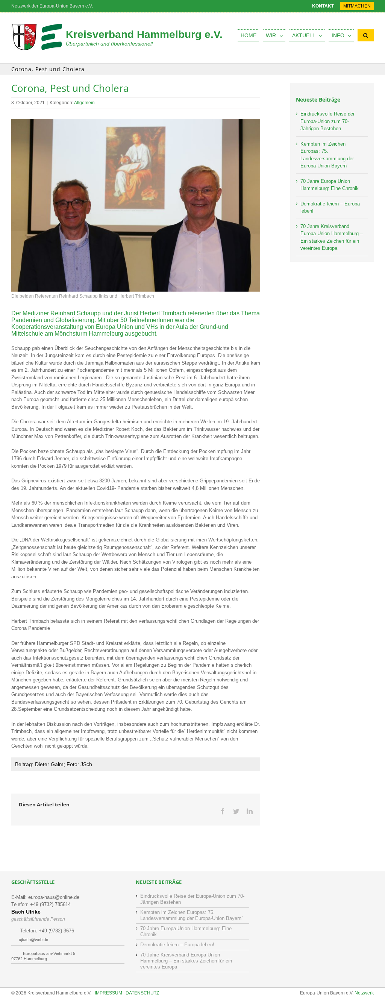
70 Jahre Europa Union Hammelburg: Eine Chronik (186, 931)
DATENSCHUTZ (142, 993)
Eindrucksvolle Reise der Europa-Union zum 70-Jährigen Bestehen (327, 121)
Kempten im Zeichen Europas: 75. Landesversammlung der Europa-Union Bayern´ (191, 915)
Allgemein (84, 102)
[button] (366, 35)
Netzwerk (364, 993)
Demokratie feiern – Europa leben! (177, 944)
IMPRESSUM (108, 993)
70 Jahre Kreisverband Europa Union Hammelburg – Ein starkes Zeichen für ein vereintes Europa (186, 961)
